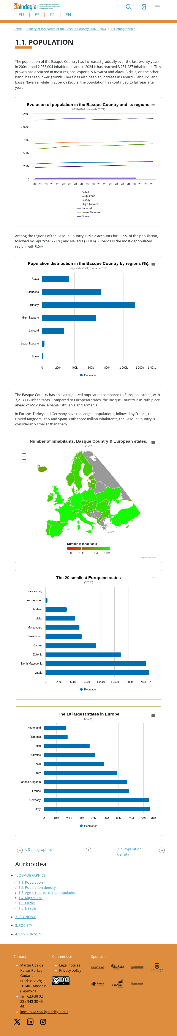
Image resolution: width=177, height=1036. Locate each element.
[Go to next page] (162, 850)
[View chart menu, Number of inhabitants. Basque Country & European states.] (153, 443)
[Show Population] (88, 375)
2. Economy (25, 916)
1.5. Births (27, 903)
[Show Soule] (83, 216)
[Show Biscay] (84, 200)
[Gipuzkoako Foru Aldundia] (157, 967)
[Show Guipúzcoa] (86, 195)
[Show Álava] (83, 191)
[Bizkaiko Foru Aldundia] (117, 967)
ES (37, 14)
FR (52, 14)
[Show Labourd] (84, 208)
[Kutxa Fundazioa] (97, 983)
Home (17, 29)
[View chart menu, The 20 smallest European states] (153, 579)
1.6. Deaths (28, 908)
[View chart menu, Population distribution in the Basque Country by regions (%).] (153, 265)
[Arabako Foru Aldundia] (97, 967)
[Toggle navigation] (157, 6)
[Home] (38, 7)
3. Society (23, 925)
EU (21, 14)
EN (68, 14)
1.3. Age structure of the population (47, 892)
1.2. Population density (37, 887)
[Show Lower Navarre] (88, 212)
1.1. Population (31, 882)
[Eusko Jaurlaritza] (137, 967)
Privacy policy (70, 970)
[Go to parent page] (88, 850)
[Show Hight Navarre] (88, 204)
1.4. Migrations (31, 897)
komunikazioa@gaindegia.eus (44, 1011)
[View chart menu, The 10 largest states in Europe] (153, 715)
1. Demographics (123, 29)
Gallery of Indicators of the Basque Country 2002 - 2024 (66, 29)
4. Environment (29, 934)
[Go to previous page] (20, 850)
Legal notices (69, 965)
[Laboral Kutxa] (117, 983)
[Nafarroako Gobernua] (137, 983)
